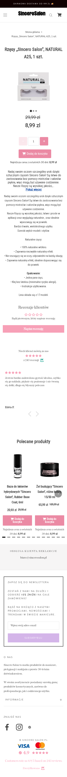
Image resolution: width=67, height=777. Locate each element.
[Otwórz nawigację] (5, 15)
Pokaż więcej (34, 189)
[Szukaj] (50, 15)
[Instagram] (19, 727)
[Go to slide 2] (33, 111)
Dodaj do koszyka (18, 520)
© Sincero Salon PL (33, 740)
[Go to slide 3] (36, 111)
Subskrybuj (34, 638)
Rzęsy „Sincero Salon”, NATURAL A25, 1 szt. (34, 36)
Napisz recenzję (33, 328)
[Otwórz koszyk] (59, 15)
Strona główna (32, 32)
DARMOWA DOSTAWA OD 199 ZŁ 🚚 (33, 3)
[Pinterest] (29, 727)
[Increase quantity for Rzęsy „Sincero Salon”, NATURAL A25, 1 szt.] (44, 141)
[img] (33, 355)
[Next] (58, 493)
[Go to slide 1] (31, 111)
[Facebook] (7, 727)
